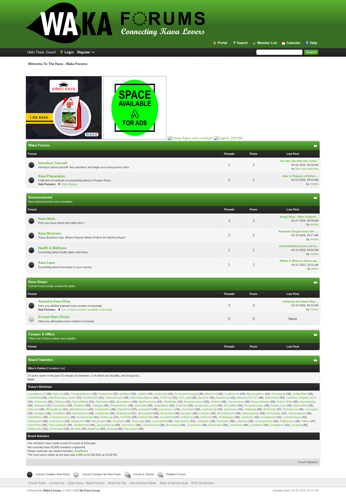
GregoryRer (102, 409)
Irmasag (112, 428)
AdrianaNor (215, 424)
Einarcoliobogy (260, 401)
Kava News (46, 219)
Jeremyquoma (264, 421)
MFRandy (269, 409)
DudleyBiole (300, 393)
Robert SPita (284, 401)
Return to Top (117, 483)
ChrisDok (166, 397)
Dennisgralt (278, 393)
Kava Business (49, 233)
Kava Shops (37, 282)
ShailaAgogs (226, 417)
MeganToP (77, 421)
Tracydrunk (194, 424)
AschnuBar (59, 405)
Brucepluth (172, 424)
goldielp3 (125, 393)
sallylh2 (142, 393)
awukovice (230, 409)
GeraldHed (167, 417)
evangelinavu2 (36, 393)
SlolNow (216, 401)
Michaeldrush (54, 409)
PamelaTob (124, 409)
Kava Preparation (51, 176)
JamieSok (247, 417)
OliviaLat (59, 401)
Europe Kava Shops (53, 317)
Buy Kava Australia (306, 168)
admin (314, 268)
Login (69, 52)
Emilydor (204, 413)
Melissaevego (250, 413)
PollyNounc (287, 421)
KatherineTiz (181, 421)
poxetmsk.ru (167, 409)
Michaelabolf (145, 413)
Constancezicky (60, 417)
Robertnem (105, 393)
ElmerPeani (272, 397)
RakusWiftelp (80, 401)
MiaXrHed (211, 393)
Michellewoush (79, 409)
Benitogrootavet (193, 401)
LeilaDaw (241, 421)
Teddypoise (35, 421)
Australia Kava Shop (54, 301)
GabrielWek (161, 405)
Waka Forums (39, 145)
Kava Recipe (69, 184)
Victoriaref (188, 409)
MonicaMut (167, 413)
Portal (222, 43)
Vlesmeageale (296, 413)
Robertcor (187, 417)
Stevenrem (128, 424)
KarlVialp (125, 417)
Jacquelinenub (105, 424)
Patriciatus (102, 401)
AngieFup (93, 428)
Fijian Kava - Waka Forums (86, 483)
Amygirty (186, 413)
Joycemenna (236, 401)
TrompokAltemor (81, 393)
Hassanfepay (307, 401)
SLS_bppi (185, 397)
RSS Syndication (203, 483)
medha (314, 183)
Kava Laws (46, 263)
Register (83, 52)
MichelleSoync (226, 413)
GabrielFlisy (35, 417)
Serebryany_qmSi (206, 405)
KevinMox (59, 413)
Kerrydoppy (273, 413)
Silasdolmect (123, 401)
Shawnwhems (118, 405)
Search (242, 43)
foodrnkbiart (56, 421)
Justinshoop (209, 409)
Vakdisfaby (170, 401)
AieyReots (81, 450)
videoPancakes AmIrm (62, 397)
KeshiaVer (223, 421)
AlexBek (75, 428)
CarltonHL (203, 421)
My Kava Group (90, 490)
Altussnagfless (255, 393)
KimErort (206, 417)
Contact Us (56, 483)
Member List (267, 43)
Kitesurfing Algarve (141, 397)
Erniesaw (181, 405)
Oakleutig (250, 409)
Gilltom (305, 421)
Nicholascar (290, 409)
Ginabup (296, 424)
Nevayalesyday (253, 405)
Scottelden (256, 424)
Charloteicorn (150, 424)
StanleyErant (80, 413)
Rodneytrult (123, 413)
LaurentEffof (159, 421)
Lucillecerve (231, 393)
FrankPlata (34, 397)
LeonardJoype (292, 417)
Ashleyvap (106, 417)
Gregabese (277, 424)
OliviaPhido (34, 424)
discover (203, 397)
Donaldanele (268, 417)
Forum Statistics (308, 462)
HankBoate (102, 413)
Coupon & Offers (41, 334)
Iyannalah (141, 405)
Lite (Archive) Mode (143, 483)
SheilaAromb (81, 424)
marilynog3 (160, 393)
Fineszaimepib (57, 424)
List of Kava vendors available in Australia (87, 309)
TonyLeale (138, 421)
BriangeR (40, 405)
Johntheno (235, 424)
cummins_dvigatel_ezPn (301, 397)
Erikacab (33, 409)
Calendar (293, 43)
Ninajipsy (39, 413)
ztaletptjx (97, 405)
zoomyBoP (145, 409)
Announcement (40, 197)
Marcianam (131, 428)
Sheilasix (79, 405)
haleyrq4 (58, 393)
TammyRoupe (114, 397)
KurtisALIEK (90, 397)
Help (313, 43)
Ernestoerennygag (186, 393)
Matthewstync (147, 401)
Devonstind (56, 428)
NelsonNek (300, 405)
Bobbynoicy (35, 428)
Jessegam (311, 409)
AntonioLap (222, 397)
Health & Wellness (52, 248)
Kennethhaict (85, 417)
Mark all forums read (174, 483)
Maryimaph (98, 421)
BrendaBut (230, 405)
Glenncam (40, 401)
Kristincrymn (278, 405)
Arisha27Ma (145, 417)
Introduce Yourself (52, 163)
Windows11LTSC (247, 397)
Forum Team (37, 483)
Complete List (55, 368)
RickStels (118, 421)
